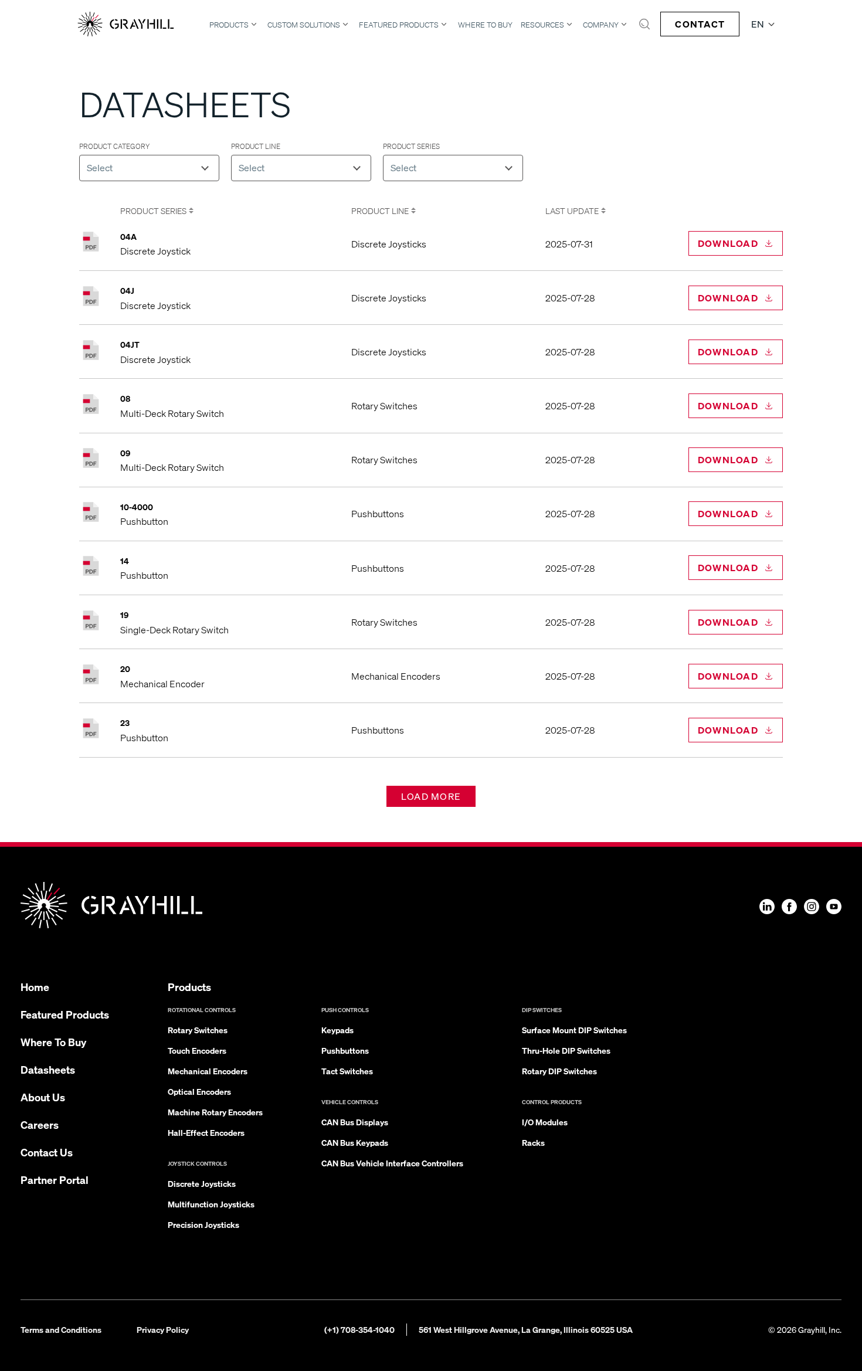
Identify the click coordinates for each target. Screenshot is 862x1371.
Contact (700, 24)
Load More (431, 796)
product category (114, 146)
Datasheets (48, 1069)
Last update (572, 210)
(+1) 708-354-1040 (359, 1329)
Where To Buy (485, 25)
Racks (533, 1142)
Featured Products (399, 25)
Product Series (153, 210)
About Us (43, 1097)
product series (411, 146)
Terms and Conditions (61, 1329)
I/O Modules (545, 1122)
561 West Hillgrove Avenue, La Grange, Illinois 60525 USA (526, 1329)
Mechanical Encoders (207, 1070)
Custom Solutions (303, 25)
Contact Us (47, 1152)
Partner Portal (55, 1179)
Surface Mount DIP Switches (574, 1029)
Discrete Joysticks (202, 1183)
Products (229, 25)
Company (601, 25)
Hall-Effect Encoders (206, 1132)
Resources (542, 25)
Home (35, 986)
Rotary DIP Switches (559, 1070)
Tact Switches (347, 1070)
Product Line (380, 210)
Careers (40, 1124)
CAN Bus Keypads (354, 1142)
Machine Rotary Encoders (215, 1112)
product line (255, 146)
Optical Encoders (199, 1091)
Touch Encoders (197, 1050)
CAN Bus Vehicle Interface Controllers (392, 1163)
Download (728, 243)
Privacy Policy (163, 1329)
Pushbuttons (345, 1050)
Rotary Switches (198, 1029)
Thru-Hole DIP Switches (566, 1050)
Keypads (337, 1029)
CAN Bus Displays (354, 1122)
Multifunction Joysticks (211, 1204)
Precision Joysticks (203, 1224)
